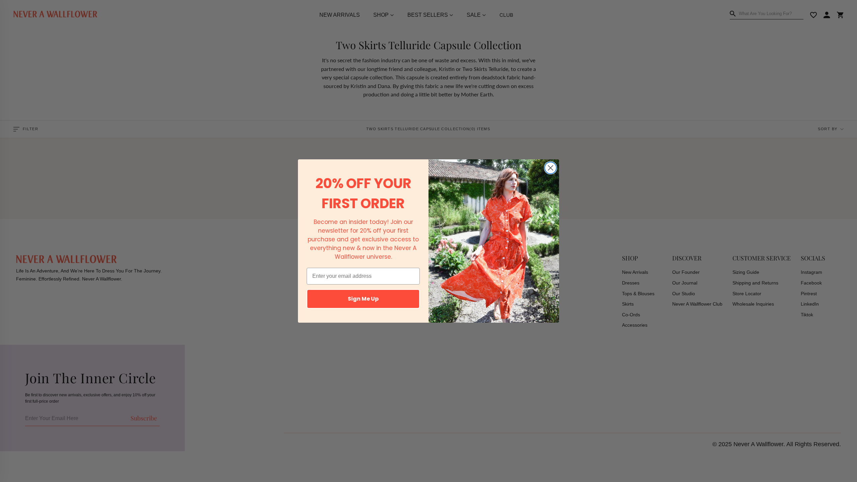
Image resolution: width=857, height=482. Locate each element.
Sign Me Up (363, 299)
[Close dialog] (550, 168)
